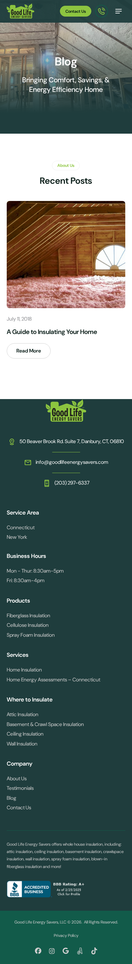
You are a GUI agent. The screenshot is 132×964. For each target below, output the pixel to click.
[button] (118, 11)
